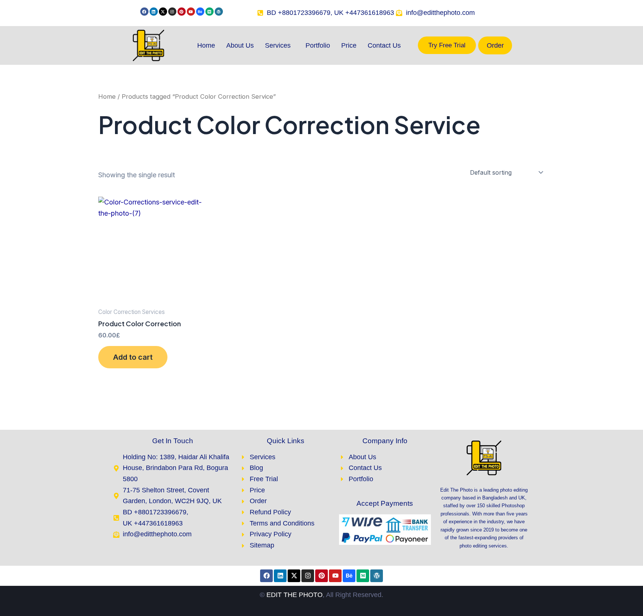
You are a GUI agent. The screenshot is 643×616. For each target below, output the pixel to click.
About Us (240, 45)
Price (348, 45)
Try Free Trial (447, 45)
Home (206, 45)
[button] (279, 45)
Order (495, 45)
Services (278, 45)
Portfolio (317, 45)
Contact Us (384, 45)
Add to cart (133, 357)
